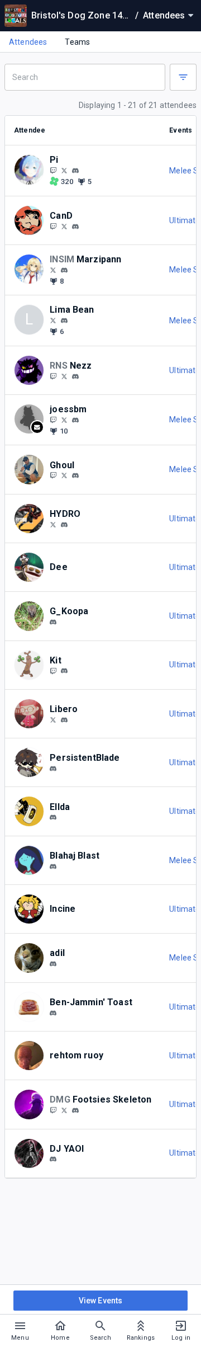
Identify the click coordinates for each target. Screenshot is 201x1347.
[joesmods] (75, 420)
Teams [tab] (77, 41)
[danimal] (75, 1110)
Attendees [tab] (28, 41)
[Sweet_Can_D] (64, 226)
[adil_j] (53, 964)
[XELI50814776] (53, 719)
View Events (101, 1300)
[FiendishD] (53, 1109)
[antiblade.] (53, 769)
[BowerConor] (53, 524)
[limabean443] (64, 320)
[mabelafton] (75, 376)
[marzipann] (64, 270)
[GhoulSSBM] (53, 475)
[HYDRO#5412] (64, 525)
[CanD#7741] (75, 226)
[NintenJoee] (53, 419)
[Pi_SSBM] (53, 170)
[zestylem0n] (53, 1013)
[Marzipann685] (53, 269)
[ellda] (53, 818)
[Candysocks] (53, 226)
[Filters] (183, 77)
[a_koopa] (53, 622)
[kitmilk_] (64, 671)
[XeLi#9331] (64, 720)
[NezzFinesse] (53, 375)
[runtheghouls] (75, 475)
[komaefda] (53, 1160)
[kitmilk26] (53, 670)
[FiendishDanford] (64, 1109)
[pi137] (75, 171)
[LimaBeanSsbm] (53, 319)
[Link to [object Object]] (32, 170)
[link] (75, 170)
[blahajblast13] (53, 866)
